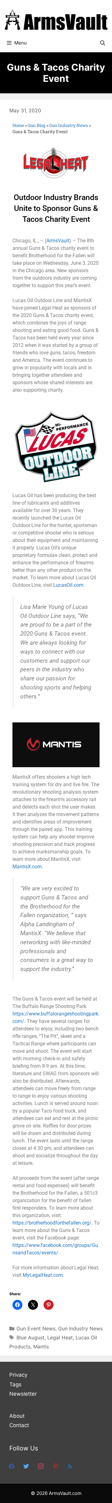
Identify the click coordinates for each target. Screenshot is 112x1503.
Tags (15, 1384)
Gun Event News (35, 1328)
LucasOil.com (68, 585)
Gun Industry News (68, 125)
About (17, 1416)
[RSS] (70, 1466)
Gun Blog (36, 125)
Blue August (30, 1337)
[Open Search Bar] (102, 43)
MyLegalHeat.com (43, 1275)
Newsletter (23, 1394)
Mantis (41, 1346)
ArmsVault (57, 241)
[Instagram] (40, 1466)
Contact (19, 1425)
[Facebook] (11, 1466)
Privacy (18, 1375)
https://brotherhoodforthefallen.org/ (51, 1223)
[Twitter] (26, 1466)
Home (18, 125)
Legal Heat (60, 1337)
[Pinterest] (55, 1466)
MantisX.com (27, 867)
